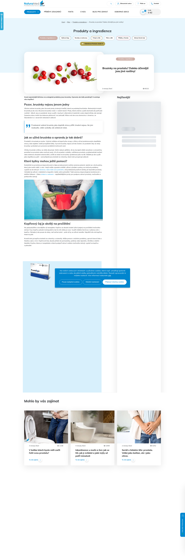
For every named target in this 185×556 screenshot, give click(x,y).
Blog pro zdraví (100, 12)
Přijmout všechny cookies (114, 282)
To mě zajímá (33, 460)
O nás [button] (83, 12)
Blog (68, 22)
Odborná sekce (122, 12)
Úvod (63, 22)
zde (109, 276)
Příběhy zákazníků (52, 12)
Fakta (70, 12)
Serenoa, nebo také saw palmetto (51, 170)
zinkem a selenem (47, 174)
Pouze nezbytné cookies (70, 282)
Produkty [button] (31, 12)
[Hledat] (111, 4)
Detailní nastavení (92, 282)
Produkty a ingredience (80, 22)
